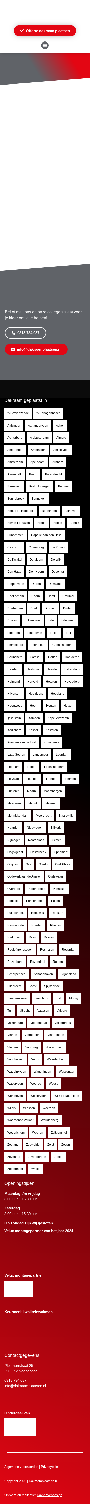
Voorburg (32, 1047)
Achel (60, 425)
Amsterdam (15, 462)
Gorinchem (15, 657)
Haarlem (13, 669)
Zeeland (13, 1144)
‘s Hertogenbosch (48, 413)
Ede (51, 620)
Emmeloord (15, 645)
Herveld (33, 681)
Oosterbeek (38, 852)
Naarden (14, 827)
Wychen (37, 1132)
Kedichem (14, 730)
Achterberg (15, 437)
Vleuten (13, 1047)
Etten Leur (38, 645)
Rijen (32, 937)
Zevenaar (14, 1157)
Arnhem (57, 462)
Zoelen (59, 1157)
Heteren (51, 681)
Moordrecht (44, 815)
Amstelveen (62, 450)
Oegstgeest (15, 852)
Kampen (34, 718)
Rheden (37, 925)
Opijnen (13, 864)
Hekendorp (72, 669)
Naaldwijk (66, 815)
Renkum (57, 913)
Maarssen (14, 803)
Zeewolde (33, 1144)
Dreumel (68, 596)
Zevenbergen (37, 1157)
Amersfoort (38, 450)
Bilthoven (71, 511)
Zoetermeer (15, 1169)
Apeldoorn (37, 462)
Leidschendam (54, 767)
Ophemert (61, 852)
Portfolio (13, 901)
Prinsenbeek (35, 901)
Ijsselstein (14, 718)
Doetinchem (16, 596)
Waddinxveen (17, 1071)
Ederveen (68, 620)
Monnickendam (18, 815)
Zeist (51, 1144)
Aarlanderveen (38, 425)
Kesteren (52, 730)
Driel (33, 608)
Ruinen (58, 962)
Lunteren (14, 791)
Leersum (14, 767)
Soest (32, 986)
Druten (67, 608)
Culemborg (36, 547)
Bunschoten (16, 535)
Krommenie (52, 742)
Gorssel (35, 657)
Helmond (14, 681)
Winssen (29, 1108)
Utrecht (25, 1010)
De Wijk (56, 559)
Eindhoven (35, 633)
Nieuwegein (35, 827)
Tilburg (73, 998)
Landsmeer (40, 754)
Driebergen (15, 608)
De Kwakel (15, 559)
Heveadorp (72, 681)
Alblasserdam (39, 437)
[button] (45, 45)
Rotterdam (69, 949)
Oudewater (55, 876)
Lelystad (13, 779)
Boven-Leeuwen (19, 523)
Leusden (32, 779)
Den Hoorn (36, 571)
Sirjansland (68, 974)
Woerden (49, 1108)
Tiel (58, 998)
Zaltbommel (59, 1132)
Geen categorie (63, 645)
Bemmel (64, 486)
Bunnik (74, 523)
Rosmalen (47, 949)
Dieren (36, 584)
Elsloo (54, 633)
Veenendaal (38, 1023)
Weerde (35, 1083)
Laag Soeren (16, 754)
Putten (55, 901)
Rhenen (55, 925)
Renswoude (16, 925)
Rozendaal (37, 962)
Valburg (62, 1010)
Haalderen (72, 657)
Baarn (33, 474)
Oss (28, 864)
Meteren (51, 803)
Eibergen (14, 633)
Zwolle (35, 1169)
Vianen (12, 1035)
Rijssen (49, 937)
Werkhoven (15, 1096)
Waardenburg (56, 1059)
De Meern (36, 559)
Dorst (51, 596)
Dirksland (55, 584)
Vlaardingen (56, 1035)
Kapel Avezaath (58, 718)
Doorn (36, 596)
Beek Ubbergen (39, 486)
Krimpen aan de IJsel (22, 742)
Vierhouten (32, 1035)
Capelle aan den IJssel (46, 535)
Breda (42, 523)
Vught (35, 1059)
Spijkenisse (52, 986)
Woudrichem (16, 1132)
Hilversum (14, 693)
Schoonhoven (43, 974)
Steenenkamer (18, 998)
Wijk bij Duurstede (66, 1096)
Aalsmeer (14, 425)
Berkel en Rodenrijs (21, 511)
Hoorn (34, 705)
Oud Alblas (62, 864)
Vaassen (43, 1010)
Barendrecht (53, 474)
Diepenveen (16, 584)
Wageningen (42, 1071)
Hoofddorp (36, 693)
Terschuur (41, 998)
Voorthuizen (16, 1059)
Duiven (12, 620)
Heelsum (33, 669)
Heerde (52, 669)
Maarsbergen (53, 791)
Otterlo (43, 864)
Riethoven (15, 937)
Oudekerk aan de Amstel (24, 876)
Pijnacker (59, 889)
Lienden (52, 779)
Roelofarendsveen (20, 949)
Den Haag (15, 571)
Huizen (69, 705)
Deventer (58, 571)
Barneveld (15, 486)
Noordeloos (36, 840)
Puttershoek (16, 913)
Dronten (50, 608)
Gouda (53, 657)
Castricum (14, 547)
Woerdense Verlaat (21, 1120)
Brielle (58, 523)
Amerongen (16, 450)
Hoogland (57, 693)
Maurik (33, 803)
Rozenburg (15, 962)
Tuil (10, 1010)
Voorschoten (54, 1047)
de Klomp (58, 547)
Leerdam (62, 754)
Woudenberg (50, 1120)
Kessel (33, 730)
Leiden (31, 767)
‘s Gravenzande (18, 413)
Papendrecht (36, 889)
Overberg (14, 889)
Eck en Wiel (33, 620)
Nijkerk (56, 827)
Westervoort (38, 1096)
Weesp (53, 1083)
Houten (51, 705)
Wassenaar (66, 1071)
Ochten (57, 840)
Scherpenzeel (17, 974)
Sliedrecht (14, 986)
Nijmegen (14, 840)
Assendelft (15, 474)
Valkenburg (15, 1023)
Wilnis (12, 1108)
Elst (68, 633)
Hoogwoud (15, 705)
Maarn (31, 791)
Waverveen (15, 1083)
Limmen (70, 779)
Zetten (66, 1144)
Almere (61, 437)
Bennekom (39, 498)
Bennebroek (16, 498)
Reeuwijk (37, 913)
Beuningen (49, 511)
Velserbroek (63, 1023)
